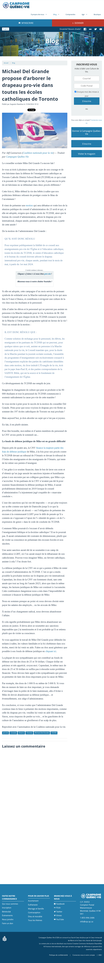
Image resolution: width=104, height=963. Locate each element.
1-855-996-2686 (87, 917)
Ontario (21, 733)
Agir (83, 14)
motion (29, 205)
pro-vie (47, 273)
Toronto (29, 733)
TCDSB (53, 733)
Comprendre (70, 14)
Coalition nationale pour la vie (38, 153)
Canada (13, 733)
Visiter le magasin (86, 153)
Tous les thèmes (35, 920)
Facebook (60, 904)
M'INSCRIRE (27, 22)
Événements (7, 915)
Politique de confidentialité (58, 955)
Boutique (97, 14)
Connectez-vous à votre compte (84, 955)
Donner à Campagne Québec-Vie (86, 132)
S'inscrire (86, 143)
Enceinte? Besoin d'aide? (70, 29)
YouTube (60, 919)
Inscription (6, 907)
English (5, 29)
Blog (55, 14)
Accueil (6, 63)
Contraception (34, 912)
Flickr (58, 907)
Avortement (33, 900)
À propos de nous (37, 14)
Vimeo (59, 915)
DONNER (79, 22)
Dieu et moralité (35, 916)
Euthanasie (33, 904)
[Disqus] (34, 782)
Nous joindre (7, 919)
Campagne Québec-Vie (17, 156)
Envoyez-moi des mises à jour (87, 93)
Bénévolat (6, 911)
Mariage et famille (36, 908)
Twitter (59, 911)
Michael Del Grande (42, 733)
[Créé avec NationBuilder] (4, 938)
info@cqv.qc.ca (86, 921)
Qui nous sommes (10, 904)
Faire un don (7, 923)
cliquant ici (50, 651)
